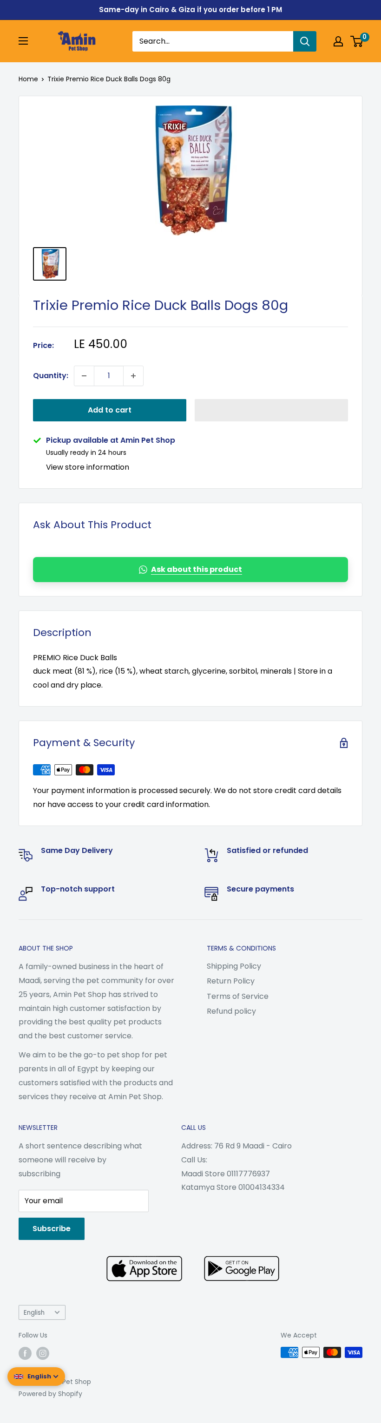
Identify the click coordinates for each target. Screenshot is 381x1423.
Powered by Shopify (50, 1393)
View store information (87, 467)
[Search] (304, 41)
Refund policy (231, 1011)
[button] (271, 410)
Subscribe (52, 1228)
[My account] (338, 41)
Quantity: (50, 375)
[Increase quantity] (133, 376)
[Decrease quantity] (84, 376)
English (34, 1312)
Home (28, 79)
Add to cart (109, 410)
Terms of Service (238, 996)
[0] (357, 41)
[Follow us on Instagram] (42, 1353)
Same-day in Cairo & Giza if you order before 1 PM (190, 9)
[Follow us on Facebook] (25, 1353)
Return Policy (231, 981)
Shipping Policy (234, 966)
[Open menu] (23, 41)
